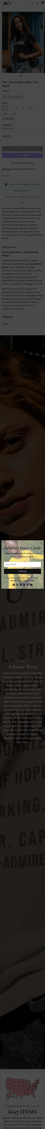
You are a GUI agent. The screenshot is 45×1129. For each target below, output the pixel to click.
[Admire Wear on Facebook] (13, 585)
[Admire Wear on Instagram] (17, 585)
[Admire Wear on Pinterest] (24, 585)
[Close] (41, 543)
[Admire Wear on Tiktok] (27, 585)
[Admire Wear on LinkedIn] (20, 585)
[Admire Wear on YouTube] (31, 585)
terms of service (28, 580)
